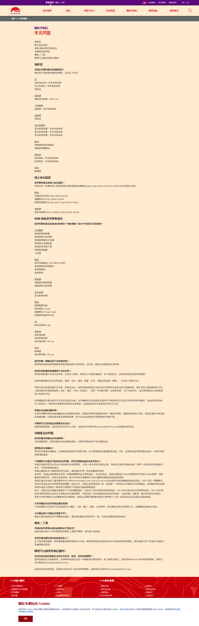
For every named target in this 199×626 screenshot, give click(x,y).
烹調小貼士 (89, 11)
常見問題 (162, 3)
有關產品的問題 (42, 51)
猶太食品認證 (41, 45)
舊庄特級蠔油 (17, 586)
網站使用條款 (28, 612)
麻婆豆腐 (105, 586)
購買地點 (153, 11)
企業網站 (151, 3)
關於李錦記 (132, 11)
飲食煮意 (110, 11)
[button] (190, 10)
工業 (63, 3)
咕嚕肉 (149, 586)
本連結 (127, 609)
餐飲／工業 (40, 55)
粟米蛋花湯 (105, 589)
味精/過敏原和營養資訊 (46, 48)
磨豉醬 (14, 596)
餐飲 (57, 3)
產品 (68, 11)
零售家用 (50, 3)
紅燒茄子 (150, 596)
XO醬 (58, 592)
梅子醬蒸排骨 (106, 596)
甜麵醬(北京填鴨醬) (20, 589)
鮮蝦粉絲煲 (151, 589)
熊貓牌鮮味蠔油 (63, 596)
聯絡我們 (172, 3)
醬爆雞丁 (150, 592)
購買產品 (174, 11)
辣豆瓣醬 (15, 592)
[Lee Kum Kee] (15, 12)
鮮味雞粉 (60, 589)
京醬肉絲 (105, 592)
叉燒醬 (59, 586)
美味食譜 (47, 11)
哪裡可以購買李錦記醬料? (47, 58)
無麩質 (38, 42)
